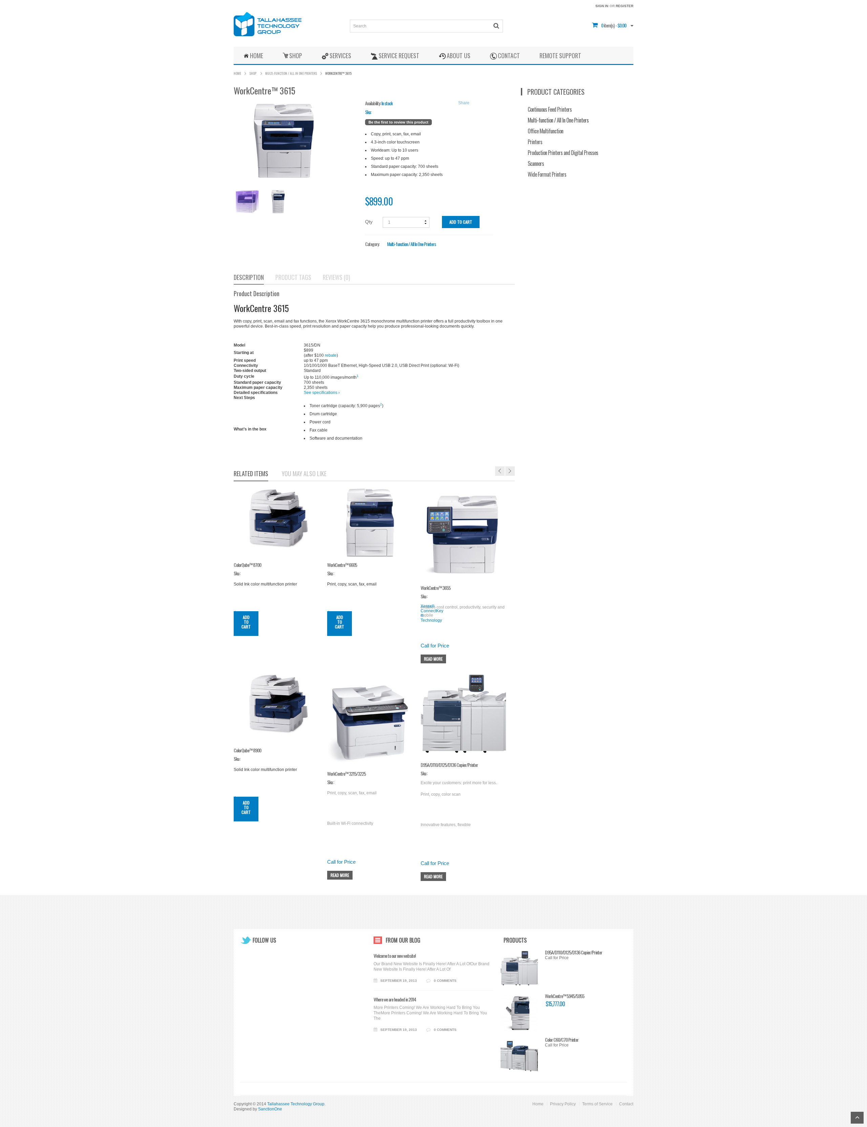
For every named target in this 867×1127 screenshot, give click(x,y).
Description (249, 277)
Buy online (314, 397)
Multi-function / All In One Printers (291, 73)
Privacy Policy (563, 1104)
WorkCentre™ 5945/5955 (564, 996)
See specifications (322, 392)
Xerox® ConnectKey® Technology (432, 613)
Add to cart (460, 222)
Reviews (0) (336, 277)
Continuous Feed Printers (550, 109)
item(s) (607, 25)
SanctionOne (270, 1109)
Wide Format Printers (547, 174)
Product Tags (293, 277)
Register (624, 6)
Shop (252, 73)
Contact (626, 1104)
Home (237, 73)
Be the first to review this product (398, 122)
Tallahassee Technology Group (295, 1104)
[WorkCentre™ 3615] (247, 202)
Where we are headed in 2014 (395, 999)
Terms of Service (597, 1104)
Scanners (536, 163)
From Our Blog (403, 940)
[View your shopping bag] (600, 25)
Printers (535, 142)
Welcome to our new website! (395, 955)
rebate (331, 355)
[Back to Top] (857, 1118)
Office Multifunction (545, 131)
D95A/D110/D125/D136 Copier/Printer (573, 952)
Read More (433, 659)
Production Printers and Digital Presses (563, 153)
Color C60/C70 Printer (561, 1039)
